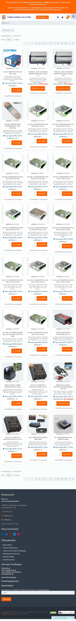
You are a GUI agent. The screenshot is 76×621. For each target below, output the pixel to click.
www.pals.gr (5, 568)
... (47, 43)
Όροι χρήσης (7, 545)
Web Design (6, 614)
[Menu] (73, 16)
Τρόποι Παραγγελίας (10, 548)
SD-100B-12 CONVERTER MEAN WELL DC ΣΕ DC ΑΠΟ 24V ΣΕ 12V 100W (12, 334)
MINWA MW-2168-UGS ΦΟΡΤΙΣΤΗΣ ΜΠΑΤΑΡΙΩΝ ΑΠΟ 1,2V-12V (63, 387)
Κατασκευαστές (9, 559)
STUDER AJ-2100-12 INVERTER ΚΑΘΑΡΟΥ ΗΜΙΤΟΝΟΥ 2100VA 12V (38, 73)
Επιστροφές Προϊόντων (11, 554)
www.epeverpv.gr (7, 574)
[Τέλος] (73, 43)
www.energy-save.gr (8, 570)
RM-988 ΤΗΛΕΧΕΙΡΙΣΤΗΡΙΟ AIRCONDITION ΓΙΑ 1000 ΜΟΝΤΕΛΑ (12, 126)
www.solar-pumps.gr (8, 577)
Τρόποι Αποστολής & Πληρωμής (14, 551)
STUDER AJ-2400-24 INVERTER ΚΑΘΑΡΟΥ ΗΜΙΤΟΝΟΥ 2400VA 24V (63, 73)
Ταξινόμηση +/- (7, 30)
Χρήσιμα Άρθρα (8, 557)
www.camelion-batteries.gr (11, 572)
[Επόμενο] (69, 43)
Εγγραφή (6, 599)
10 (65, 43)
